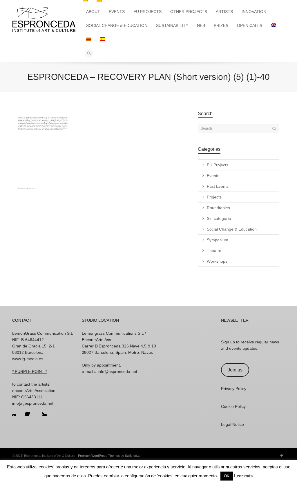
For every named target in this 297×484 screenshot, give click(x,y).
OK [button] (226, 476)
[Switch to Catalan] (88, 39)
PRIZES (221, 25)
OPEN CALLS (249, 25)
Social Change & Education (232, 229)
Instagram (16, 411)
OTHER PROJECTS (188, 11)
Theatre (214, 250)
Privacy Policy (233, 388)
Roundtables (218, 207)
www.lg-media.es (27, 358)
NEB (201, 25)
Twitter (42, 411)
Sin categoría (219, 218)
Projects (214, 197)
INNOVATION (254, 11)
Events (213, 175)
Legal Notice (232, 424)
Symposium (217, 240)
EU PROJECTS (147, 11)
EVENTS (117, 11)
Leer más (243, 475)
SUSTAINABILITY (172, 25)
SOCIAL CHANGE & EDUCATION (116, 25)
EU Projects (217, 165)
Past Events (218, 186)
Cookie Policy (233, 406)
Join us (235, 369)
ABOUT (93, 11)
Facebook (29, 411)
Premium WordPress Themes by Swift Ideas (109, 455)
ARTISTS (224, 11)
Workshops (217, 261)
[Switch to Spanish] (102, 39)
